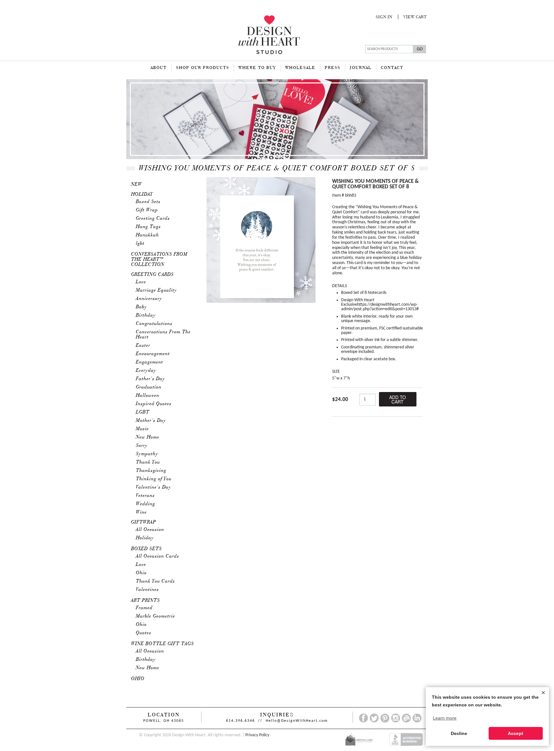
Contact (392, 68)
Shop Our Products (202, 68)
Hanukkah (147, 235)
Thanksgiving (151, 470)
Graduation (149, 387)
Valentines (147, 589)
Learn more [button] (445, 718)
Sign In (384, 17)
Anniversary (149, 298)
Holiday (142, 194)
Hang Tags (148, 226)
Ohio (141, 573)
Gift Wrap (147, 210)
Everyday (146, 370)
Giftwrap (143, 522)
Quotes (143, 633)
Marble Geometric (155, 616)
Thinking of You (154, 479)
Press (332, 68)
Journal (361, 68)
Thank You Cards (155, 581)
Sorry (142, 445)
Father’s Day (150, 378)
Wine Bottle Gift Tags (162, 643)
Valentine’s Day (153, 487)
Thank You (148, 462)
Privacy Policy (257, 735)
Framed (144, 607)
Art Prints (145, 600)
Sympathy (147, 454)
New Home (147, 437)
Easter (143, 345)
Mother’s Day (151, 420)
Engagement (149, 362)
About (159, 68)
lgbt (140, 243)
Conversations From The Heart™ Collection (159, 259)
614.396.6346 (240, 721)
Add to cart (397, 399)
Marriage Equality (156, 290)
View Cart (415, 17)
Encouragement (153, 353)
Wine (141, 512)
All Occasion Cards (157, 556)
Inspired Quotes (154, 403)
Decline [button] (459, 733)
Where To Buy (257, 68)
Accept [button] (515, 733)
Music (142, 428)
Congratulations (154, 323)
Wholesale (300, 68)
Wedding (145, 504)
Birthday (146, 315)
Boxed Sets (148, 201)
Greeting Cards (153, 218)
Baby (141, 307)
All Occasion (150, 529)
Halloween (147, 395)
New (136, 184)
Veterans (145, 495)
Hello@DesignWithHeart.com (297, 721)
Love (141, 282)
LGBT (142, 412)
